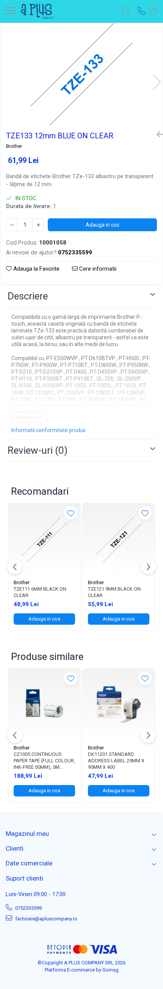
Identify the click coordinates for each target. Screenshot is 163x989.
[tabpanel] (81, 74)
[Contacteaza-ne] (142, 11)
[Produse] (10, 11)
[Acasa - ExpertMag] (37, 11)
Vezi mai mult (29, 417)
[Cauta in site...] (126, 11)
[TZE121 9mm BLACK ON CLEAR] (119, 539)
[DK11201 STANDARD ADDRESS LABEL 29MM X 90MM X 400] (119, 705)
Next (156, 82)
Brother (14, 146)
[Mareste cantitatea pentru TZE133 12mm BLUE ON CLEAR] (38, 224)
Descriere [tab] (28, 296)
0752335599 (28, 908)
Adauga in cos (102, 225)
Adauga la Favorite (36, 268)
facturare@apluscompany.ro (45, 919)
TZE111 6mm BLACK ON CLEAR (40, 592)
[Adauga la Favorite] (70, 513)
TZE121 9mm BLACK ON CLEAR (114, 592)
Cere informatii (97, 268)
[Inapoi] (157, 134)
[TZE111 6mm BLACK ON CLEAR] (44, 539)
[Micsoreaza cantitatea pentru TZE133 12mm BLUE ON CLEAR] (11, 224)
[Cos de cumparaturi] (153, 11)
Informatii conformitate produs (48, 430)
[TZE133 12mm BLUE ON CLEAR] (81, 74)
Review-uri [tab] (37, 450)
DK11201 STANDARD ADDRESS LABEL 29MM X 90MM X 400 (116, 760)
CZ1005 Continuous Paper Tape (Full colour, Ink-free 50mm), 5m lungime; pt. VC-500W (44, 761)
